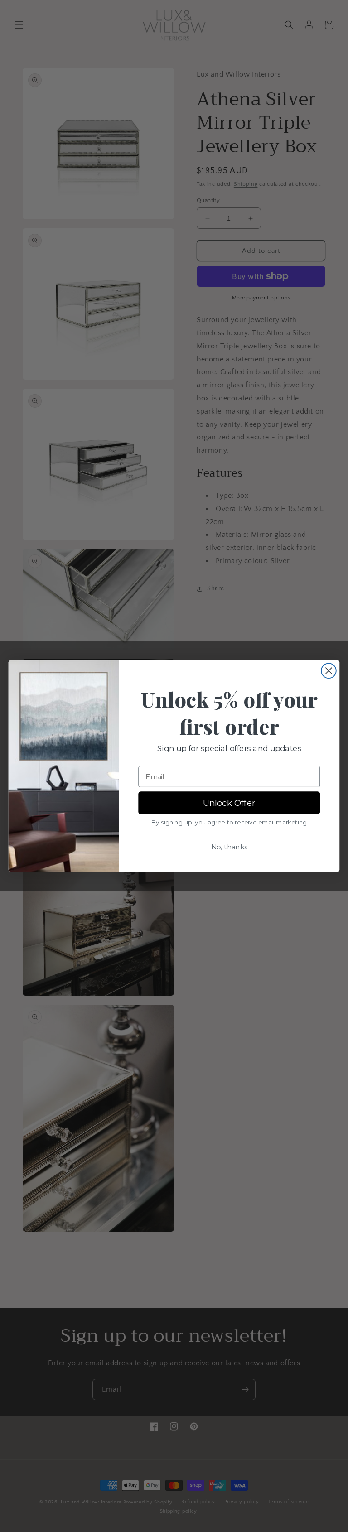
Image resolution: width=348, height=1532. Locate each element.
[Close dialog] (328, 670)
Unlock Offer (229, 803)
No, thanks (229, 847)
